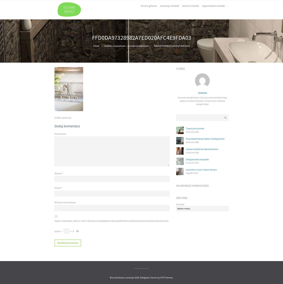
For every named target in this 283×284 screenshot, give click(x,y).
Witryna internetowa (65, 202)
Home (96, 45)
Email (58, 187)
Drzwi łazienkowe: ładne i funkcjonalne (205, 138)
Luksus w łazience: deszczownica (202, 149)
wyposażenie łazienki (213, 5)
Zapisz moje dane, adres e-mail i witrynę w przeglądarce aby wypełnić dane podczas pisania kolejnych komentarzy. (112, 220)
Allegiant (145, 277)
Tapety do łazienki (195, 128)
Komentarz (60, 133)
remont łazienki (190, 5)
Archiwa (180, 204)
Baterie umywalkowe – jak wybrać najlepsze (126, 45)
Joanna (202, 93)
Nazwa (59, 173)
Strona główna (149, 5)
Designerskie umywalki (197, 159)
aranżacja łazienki (169, 5)
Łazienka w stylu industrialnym (201, 169)
